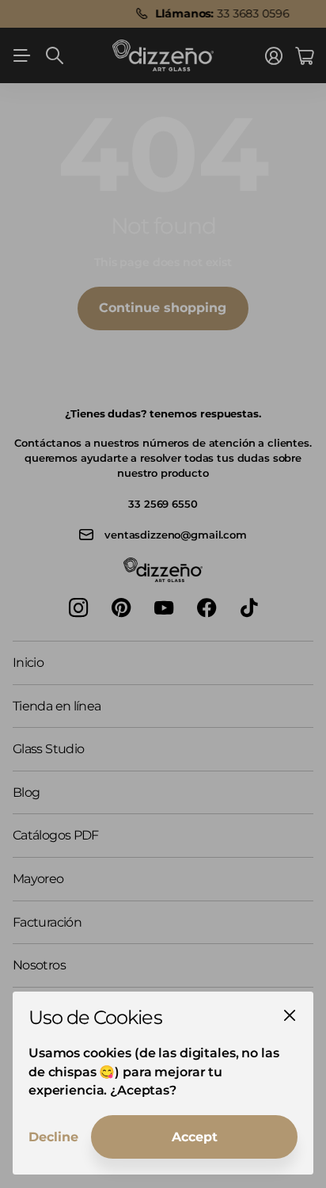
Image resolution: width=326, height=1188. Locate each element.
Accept (195, 1136)
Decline (53, 1136)
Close (289, 1015)
